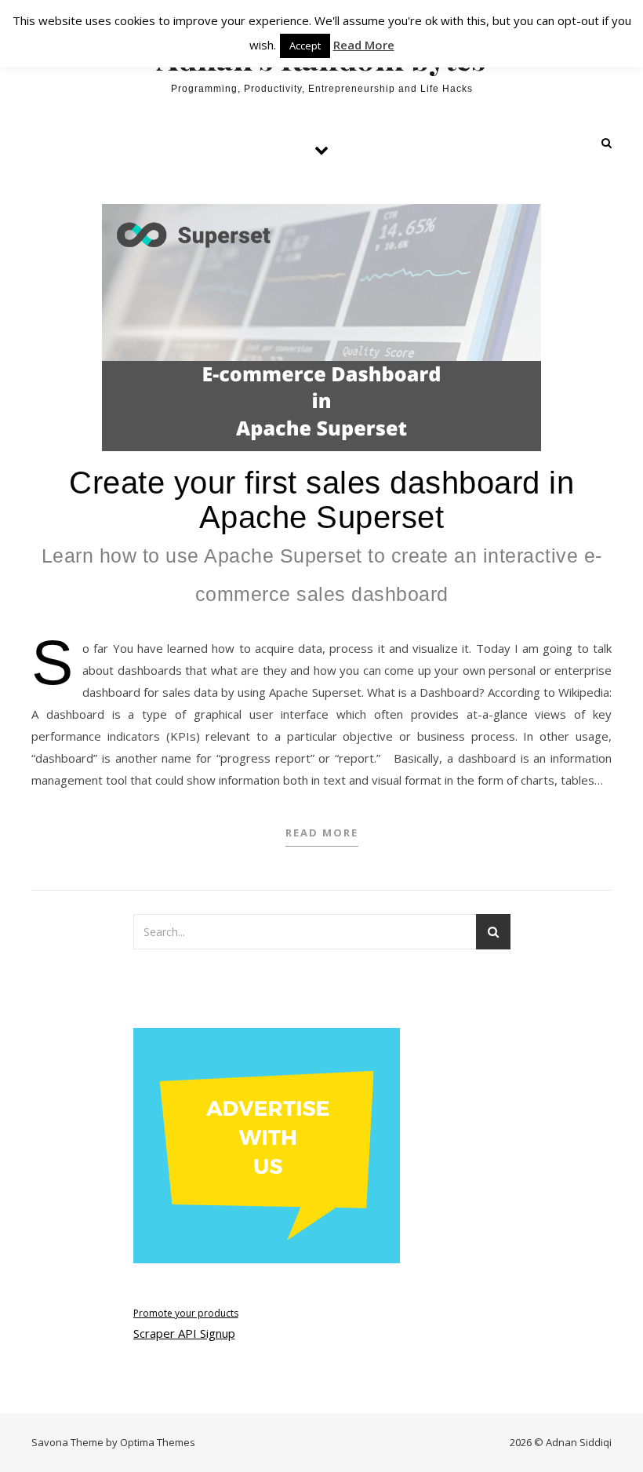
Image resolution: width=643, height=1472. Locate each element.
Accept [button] (305, 45)
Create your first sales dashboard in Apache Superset (322, 535)
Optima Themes (157, 1442)
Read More (321, 832)
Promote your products (185, 1313)
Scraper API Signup (184, 1333)
